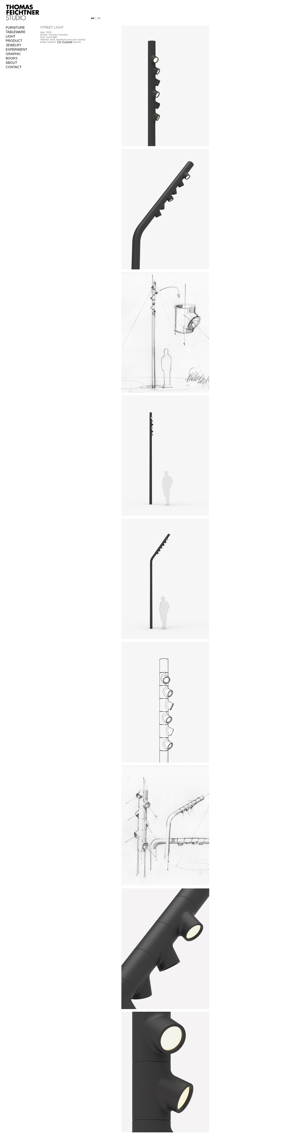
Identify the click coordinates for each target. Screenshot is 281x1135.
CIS (59, 42)
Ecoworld (67, 42)
